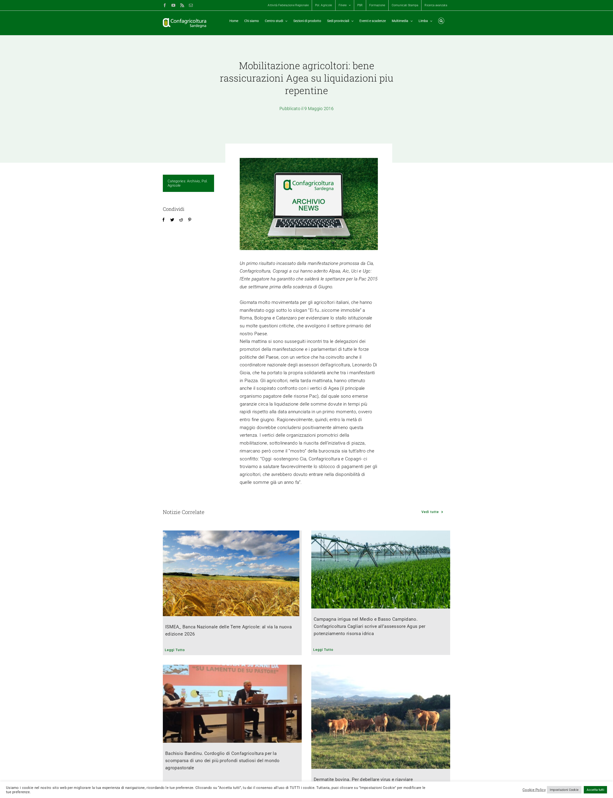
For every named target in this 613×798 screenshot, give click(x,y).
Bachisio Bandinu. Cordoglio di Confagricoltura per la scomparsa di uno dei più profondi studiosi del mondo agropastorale (222, 760)
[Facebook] (163, 220)
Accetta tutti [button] (595, 790)
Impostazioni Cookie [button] (564, 790)
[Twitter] (172, 220)
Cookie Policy (534, 790)
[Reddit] (181, 220)
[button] (441, 21)
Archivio (193, 181)
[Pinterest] (189, 220)
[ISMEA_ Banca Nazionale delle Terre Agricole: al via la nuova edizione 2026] (232, 573)
